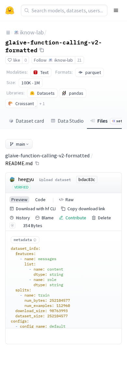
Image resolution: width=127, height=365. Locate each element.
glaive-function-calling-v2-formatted (53, 46)
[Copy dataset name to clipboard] (41, 50)
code (40, 199)
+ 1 (42, 103)
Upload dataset (55, 179)
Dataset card (30, 120)
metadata (23, 239)
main (20, 144)
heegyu (26, 179)
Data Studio (71, 120)
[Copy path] (37, 163)
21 (79, 60)
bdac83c (86, 179)
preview (19, 199)
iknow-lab (32, 32)
